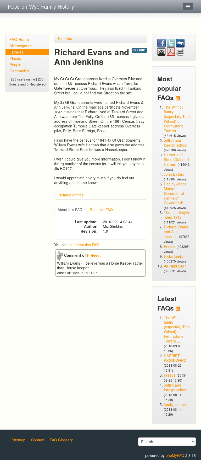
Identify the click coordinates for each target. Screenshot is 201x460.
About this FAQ (70, 209)
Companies (19, 70)
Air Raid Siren (175, 266)
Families (16, 52)
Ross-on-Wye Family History (41, 6)
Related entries (70, 194)
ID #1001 (139, 50)
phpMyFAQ (175, 455)
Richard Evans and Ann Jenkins (176, 231)
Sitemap (18, 439)
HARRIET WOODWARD (175, 358)
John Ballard (174, 174)
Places (15, 58)
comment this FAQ (84, 244)
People (15, 64)
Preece (170, 246)
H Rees (93, 255)
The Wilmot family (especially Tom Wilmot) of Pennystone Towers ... (177, 118)
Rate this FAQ (101, 209)
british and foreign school (175, 143)
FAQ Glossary (61, 439)
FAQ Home (19, 39)
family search (175, 404)
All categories (20, 45)
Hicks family (173, 256)
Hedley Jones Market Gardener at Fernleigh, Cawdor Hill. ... (176, 193)
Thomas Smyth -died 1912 (176, 215)
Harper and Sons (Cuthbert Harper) (176, 159)
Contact (37, 439)
